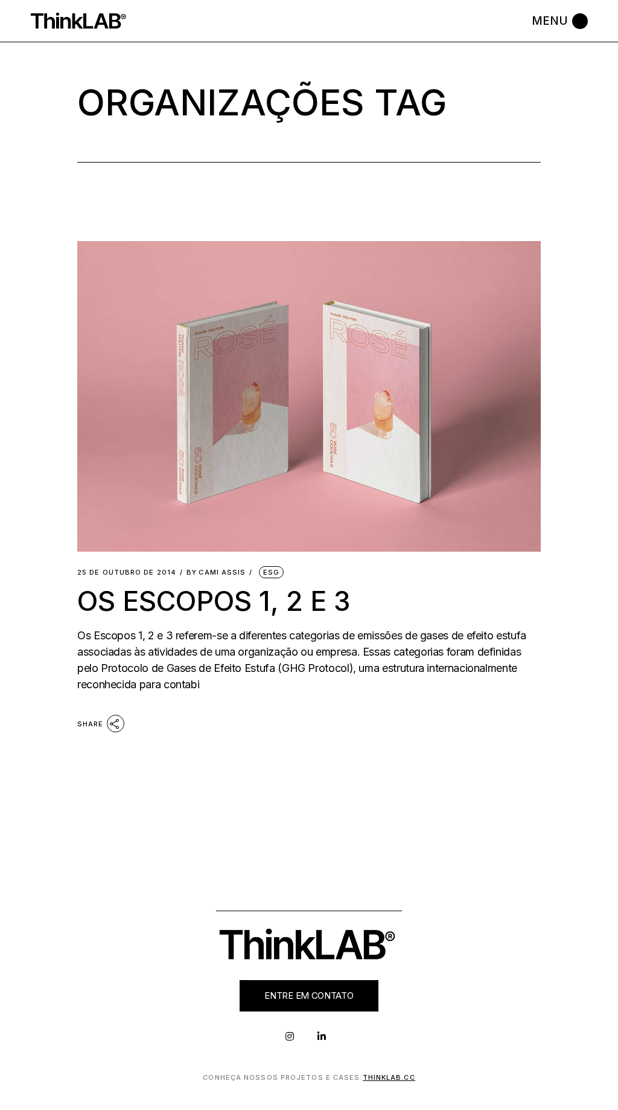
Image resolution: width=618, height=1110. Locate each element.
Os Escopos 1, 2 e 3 (213, 601)
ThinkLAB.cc (389, 1077)
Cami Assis (216, 572)
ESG (271, 572)
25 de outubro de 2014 (126, 572)
